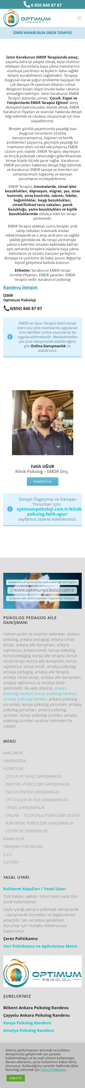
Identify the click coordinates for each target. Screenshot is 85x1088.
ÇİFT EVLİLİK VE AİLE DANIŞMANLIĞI (37, 799)
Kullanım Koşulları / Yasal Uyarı (34, 888)
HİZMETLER (13, 768)
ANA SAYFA (13, 752)
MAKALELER (13, 838)
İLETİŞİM (10, 862)
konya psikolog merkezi (55, 693)
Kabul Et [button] (16, 1078)
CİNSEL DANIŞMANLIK (24, 807)
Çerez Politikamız (53, 1070)
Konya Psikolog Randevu (27, 1022)
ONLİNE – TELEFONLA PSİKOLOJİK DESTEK (42, 815)
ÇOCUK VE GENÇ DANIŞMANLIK (33, 776)
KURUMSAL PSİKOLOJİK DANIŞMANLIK (39, 823)
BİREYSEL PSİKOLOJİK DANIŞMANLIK (37, 784)
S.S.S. (7, 854)
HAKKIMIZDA (14, 760)
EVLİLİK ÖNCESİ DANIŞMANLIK (32, 791)
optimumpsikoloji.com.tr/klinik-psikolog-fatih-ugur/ (50, 511)
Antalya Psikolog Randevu (28, 1030)
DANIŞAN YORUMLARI (23, 846)
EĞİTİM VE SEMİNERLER (26, 830)
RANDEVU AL (42, 481)
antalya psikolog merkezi (25, 699)
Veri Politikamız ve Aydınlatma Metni (40, 946)
